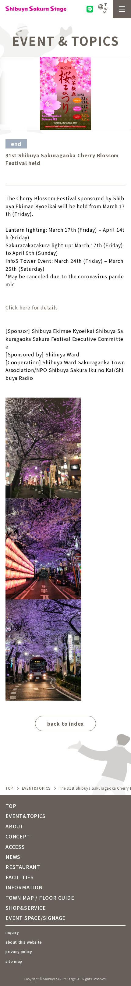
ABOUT (14, 826)
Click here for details (31, 307)
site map (13, 961)
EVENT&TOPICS (36, 788)
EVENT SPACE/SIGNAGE (35, 917)
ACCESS (15, 846)
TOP (9, 788)
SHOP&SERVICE (25, 907)
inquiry (12, 932)
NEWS (12, 856)
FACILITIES (19, 877)
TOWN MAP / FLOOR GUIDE (39, 897)
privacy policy (18, 951)
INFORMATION (24, 887)
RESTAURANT (22, 866)
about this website (23, 942)
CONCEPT (17, 836)
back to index (65, 723)
